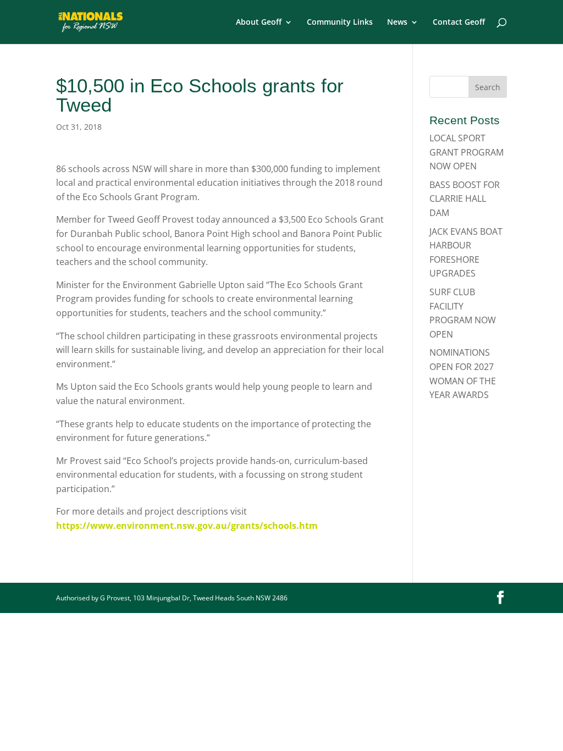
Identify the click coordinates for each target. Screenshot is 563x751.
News (397, 22)
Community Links (340, 22)
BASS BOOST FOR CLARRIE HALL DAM (464, 199)
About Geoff (259, 22)
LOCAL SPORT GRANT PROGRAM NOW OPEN (466, 152)
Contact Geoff (459, 22)
